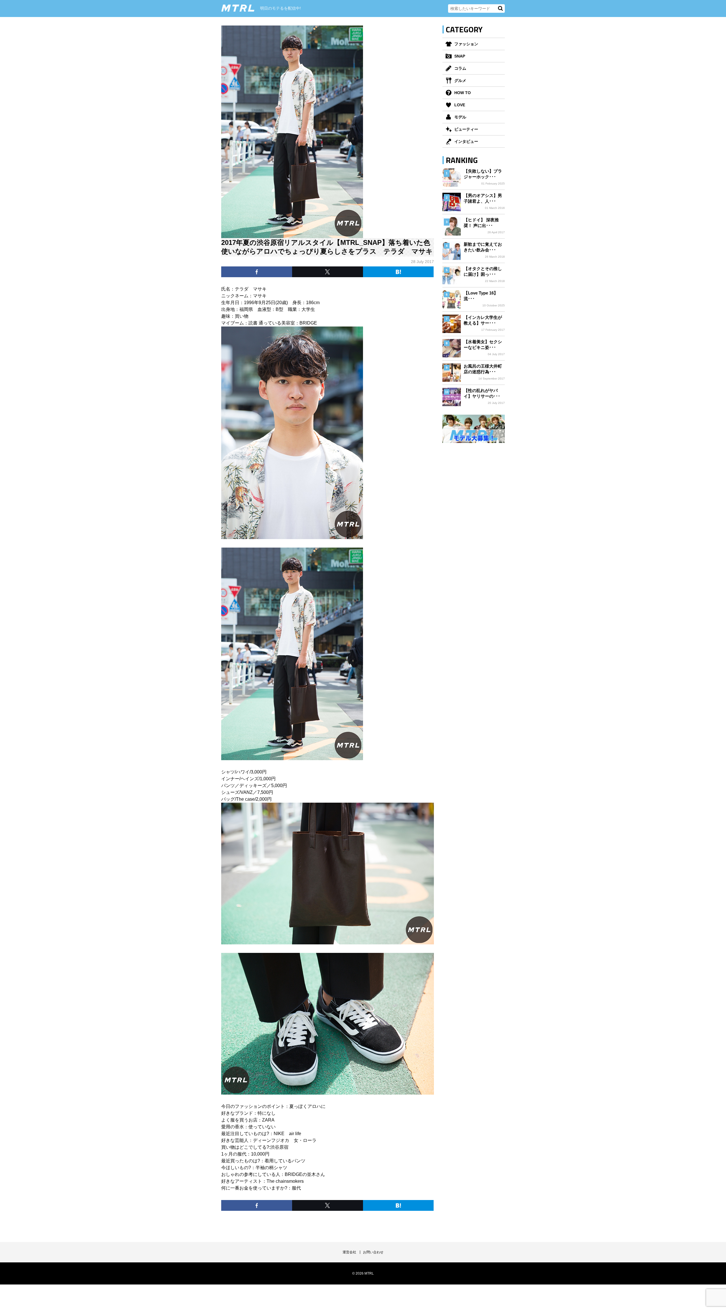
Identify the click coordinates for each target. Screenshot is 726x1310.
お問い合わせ (373, 1252)
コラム (460, 68)
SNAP (459, 56)
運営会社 (349, 1252)
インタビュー (466, 141)
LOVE (459, 105)
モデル (460, 117)
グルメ (460, 80)
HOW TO (462, 92)
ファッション (466, 44)
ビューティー (466, 129)
